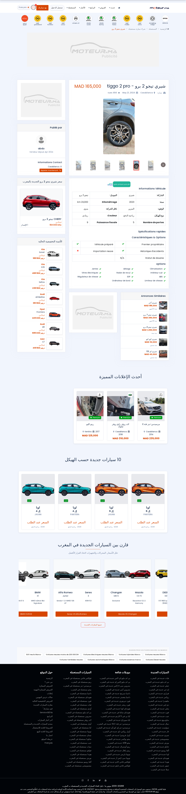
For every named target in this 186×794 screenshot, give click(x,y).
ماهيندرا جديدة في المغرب (158, 701)
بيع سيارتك (42, 7)
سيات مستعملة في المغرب (80, 746)
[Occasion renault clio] (90, 406)
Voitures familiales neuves (71, 660)
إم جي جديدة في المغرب (159, 689)
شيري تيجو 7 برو (150, 314)
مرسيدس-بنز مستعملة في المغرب (77, 685)
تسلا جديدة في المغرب (160, 769)
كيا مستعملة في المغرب (81, 727)
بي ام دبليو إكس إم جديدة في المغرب (115, 682)
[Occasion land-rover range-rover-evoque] (120, 406)
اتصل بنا (49, 735)
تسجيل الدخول (57, 7)
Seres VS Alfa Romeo (93, 614)
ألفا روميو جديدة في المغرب (158, 750)
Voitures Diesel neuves (155, 660)
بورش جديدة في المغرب (159, 743)
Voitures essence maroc (130, 660)
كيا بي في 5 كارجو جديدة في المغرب (115, 716)
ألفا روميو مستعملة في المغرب (78, 762)
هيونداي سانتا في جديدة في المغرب (116, 712)
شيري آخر (153, 302)
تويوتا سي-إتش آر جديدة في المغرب (115, 758)
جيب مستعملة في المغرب (80, 743)
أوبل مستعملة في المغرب (81, 724)
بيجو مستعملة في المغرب (81, 689)
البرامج (92, 7)
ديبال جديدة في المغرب (159, 724)
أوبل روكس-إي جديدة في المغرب (116, 731)
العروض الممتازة (46, 685)
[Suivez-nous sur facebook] (88, 780)
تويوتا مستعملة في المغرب (80, 731)
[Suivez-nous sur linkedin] (94, 780)
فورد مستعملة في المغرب (80, 701)
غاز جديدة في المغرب (160, 731)
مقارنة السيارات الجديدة (43, 704)
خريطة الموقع (47, 739)
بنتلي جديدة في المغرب (159, 708)
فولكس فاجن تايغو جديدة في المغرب (115, 765)
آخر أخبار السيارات (45, 720)
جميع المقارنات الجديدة (93, 624)
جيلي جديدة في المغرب (159, 685)
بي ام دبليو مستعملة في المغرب (78, 712)
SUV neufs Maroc (33, 654)
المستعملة (72, 7)
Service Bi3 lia (46, 712)
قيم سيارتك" (48, 708)
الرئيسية (163, 29)
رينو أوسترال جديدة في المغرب (117, 746)
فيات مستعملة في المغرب (80, 704)
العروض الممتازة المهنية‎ (43, 689)
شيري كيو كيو (151, 339)
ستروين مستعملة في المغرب (79, 716)
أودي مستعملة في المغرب (80, 708)
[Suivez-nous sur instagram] (82, 780)
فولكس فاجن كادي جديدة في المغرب (115, 762)
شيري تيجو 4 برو (150, 327)
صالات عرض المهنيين (44, 697)
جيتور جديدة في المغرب (159, 765)
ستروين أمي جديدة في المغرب (117, 689)
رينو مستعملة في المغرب (81, 682)
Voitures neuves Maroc (155, 654)
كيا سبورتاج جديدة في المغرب (118, 720)
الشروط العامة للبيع (45, 731)
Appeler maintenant (50, 170)
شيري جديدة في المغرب (159, 735)
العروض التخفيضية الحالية (42, 701)
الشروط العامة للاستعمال (42, 727)
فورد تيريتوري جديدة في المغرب (117, 701)
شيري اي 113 (151, 351)
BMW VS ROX (42, 614)
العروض (103, 7)
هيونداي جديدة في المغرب (158, 758)
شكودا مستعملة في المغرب (80, 739)
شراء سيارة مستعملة (136, 29)
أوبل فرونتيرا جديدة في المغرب (117, 735)
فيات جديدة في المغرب (159, 678)
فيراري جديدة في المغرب (159, 693)
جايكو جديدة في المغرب (159, 746)
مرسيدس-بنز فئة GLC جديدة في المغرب (113, 724)
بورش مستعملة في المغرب (80, 758)
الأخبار (82, 7)
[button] (162, 126)
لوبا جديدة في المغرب (160, 754)
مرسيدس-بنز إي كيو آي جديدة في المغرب (113, 727)
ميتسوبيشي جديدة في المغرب (157, 739)
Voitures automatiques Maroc (101, 660)
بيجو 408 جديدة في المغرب (119, 743)
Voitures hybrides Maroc (129, 654)
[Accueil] (119, 8)
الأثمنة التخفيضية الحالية (50, 241)
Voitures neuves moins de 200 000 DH (62, 654)
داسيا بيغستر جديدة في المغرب (117, 697)
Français (49, 743)
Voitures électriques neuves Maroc (98, 654)
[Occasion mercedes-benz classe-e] (151, 406)
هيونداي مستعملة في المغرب (79, 697)
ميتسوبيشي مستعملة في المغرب (78, 765)
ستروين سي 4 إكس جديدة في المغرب (114, 685)
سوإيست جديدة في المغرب (158, 727)
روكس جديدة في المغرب (159, 697)
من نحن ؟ (49, 682)
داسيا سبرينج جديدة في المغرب (117, 693)
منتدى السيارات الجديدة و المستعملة (38, 724)
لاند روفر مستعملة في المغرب (79, 720)
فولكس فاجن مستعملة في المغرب (77, 678)
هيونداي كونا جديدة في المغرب (118, 708)
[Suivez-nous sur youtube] (105, 780)
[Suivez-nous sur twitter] (100, 780)
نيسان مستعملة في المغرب (80, 735)
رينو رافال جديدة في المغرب (118, 750)
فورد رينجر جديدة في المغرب (118, 704)
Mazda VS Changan (144, 614)
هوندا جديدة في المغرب (159, 762)
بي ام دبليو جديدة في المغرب (157, 682)
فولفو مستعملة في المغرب (80, 750)
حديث (112, 7)
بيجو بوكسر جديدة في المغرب (118, 739)
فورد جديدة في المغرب (159, 712)
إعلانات (50, 693)
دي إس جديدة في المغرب (158, 704)
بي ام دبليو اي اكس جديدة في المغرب (115, 678)
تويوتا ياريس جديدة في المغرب (118, 754)
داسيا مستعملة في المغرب (80, 693)
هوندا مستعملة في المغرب (80, 754)
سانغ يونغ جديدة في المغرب (158, 720)
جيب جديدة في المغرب (159, 716)
